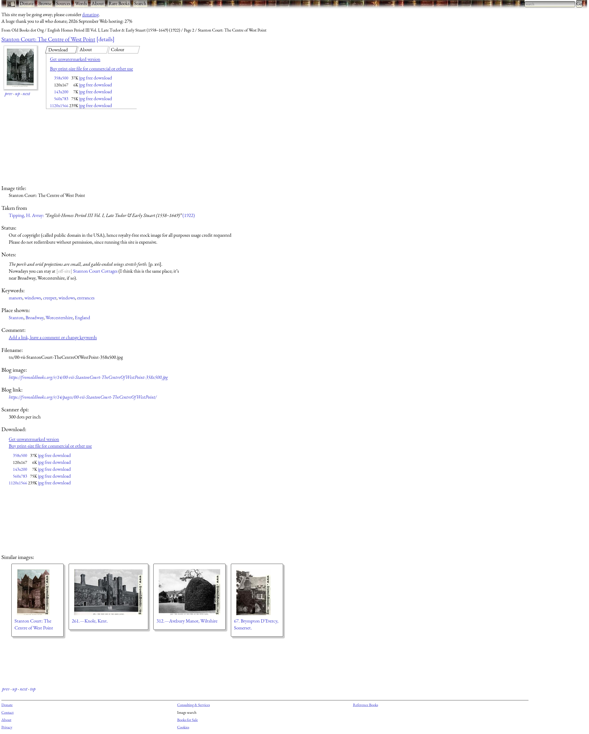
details (105, 39)
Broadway (34, 317)
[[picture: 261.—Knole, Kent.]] (108, 592)
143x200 (61, 91)
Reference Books (365, 704)
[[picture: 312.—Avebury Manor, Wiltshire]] (189, 592)
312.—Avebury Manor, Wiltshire (186, 621)
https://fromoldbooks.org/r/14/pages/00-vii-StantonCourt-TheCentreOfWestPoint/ (82, 397)
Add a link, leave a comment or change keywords (53, 337)
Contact (7, 712)
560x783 (61, 98)
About (98, 3)
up (17, 93)
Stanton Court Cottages (95, 271)
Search (140, 3)
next (26, 93)
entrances (86, 298)
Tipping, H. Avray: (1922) (102, 215)
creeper (49, 298)
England (82, 317)
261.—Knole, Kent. (90, 621)
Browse (45, 3)
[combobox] (550, 4)
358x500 (61, 78)
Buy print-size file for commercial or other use (91, 68)
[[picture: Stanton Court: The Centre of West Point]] (37, 592)
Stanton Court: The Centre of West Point (48, 39)
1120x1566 (59, 105)
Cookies (183, 727)
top (32, 689)
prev (8, 93)
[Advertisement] (83, 147)
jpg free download (95, 78)
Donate (27, 3)
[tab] (61, 49)
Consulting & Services (193, 704)
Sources (63, 3)
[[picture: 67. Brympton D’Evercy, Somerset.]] (257, 592)
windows (32, 298)
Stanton (16, 317)
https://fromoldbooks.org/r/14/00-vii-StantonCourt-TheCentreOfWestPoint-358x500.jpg (88, 377)
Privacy (6, 727)
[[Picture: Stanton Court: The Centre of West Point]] (20, 67)
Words (81, 3)
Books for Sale (187, 719)
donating (90, 14)
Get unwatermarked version (75, 59)
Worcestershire (59, 317)
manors (15, 298)
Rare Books (119, 3)
